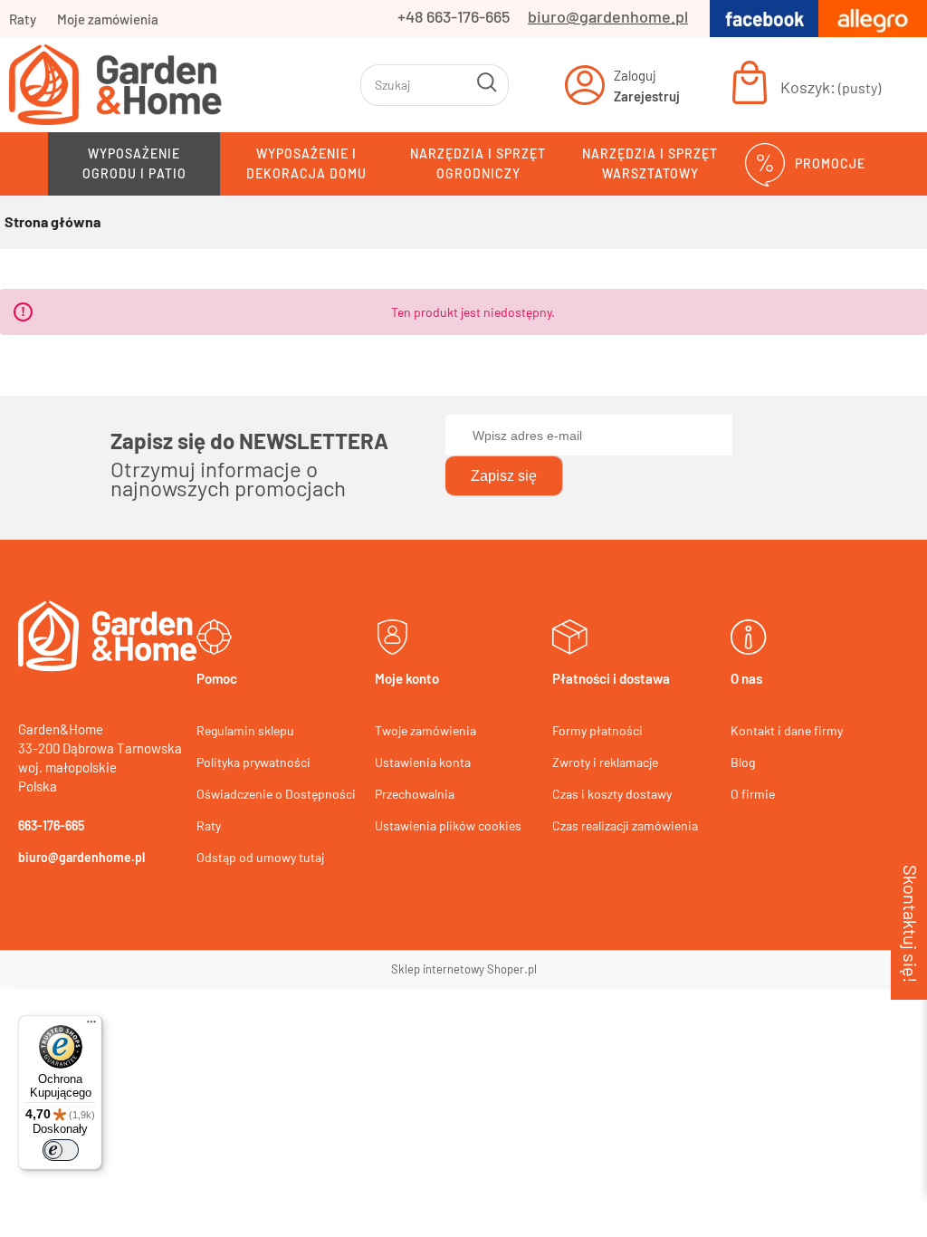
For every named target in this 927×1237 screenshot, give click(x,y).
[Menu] (91, 1026)
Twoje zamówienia (425, 730)
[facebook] (764, 16)
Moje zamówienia (107, 19)
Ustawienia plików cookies (448, 825)
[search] (488, 85)
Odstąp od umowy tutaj (260, 857)
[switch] (61, 1150)
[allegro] (872, 16)
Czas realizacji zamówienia (625, 825)
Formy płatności (597, 730)
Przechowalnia (414, 793)
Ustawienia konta (423, 762)
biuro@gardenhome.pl (608, 16)
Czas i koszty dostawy (612, 793)
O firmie (753, 793)
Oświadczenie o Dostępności (276, 793)
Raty (22, 19)
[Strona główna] (176, 84)
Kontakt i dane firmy (787, 730)
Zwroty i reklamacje (605, 762)
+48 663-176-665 (453, 16)
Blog (743, 762)
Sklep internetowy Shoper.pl (464, 969)
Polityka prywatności (253, 762)
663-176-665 (51, 825)
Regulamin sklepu (245, 730)
